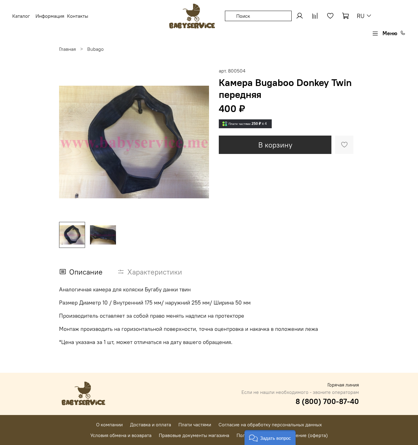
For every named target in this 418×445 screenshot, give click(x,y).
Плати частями (194, 424)
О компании (109, 424)
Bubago (95, 49)
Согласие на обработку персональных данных (270, 424)
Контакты (77, 16)
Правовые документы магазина (194, 435)
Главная (67, 49)
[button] (270, 437)
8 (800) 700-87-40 (327, 401)
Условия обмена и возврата (120, 435)
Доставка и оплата (150, 424)
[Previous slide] (69, 142)
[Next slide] (199, 142)
